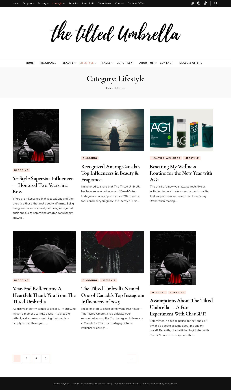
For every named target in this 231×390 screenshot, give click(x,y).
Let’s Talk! (88, 3)
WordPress (171, 383)
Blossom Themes (139, 383)
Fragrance (28, 3)
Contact (119, 3)
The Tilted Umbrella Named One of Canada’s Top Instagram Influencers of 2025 (112, 295)
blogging (21, 170)
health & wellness (165, 158)
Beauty (42, 3)
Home (16, 3)
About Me (103, 3)
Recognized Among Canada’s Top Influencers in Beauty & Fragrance (110, 173)
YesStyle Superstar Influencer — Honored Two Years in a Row (43, 185)
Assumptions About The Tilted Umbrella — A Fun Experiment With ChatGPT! (181, 307)
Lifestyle (57, 3)
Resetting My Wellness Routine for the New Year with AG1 (181, 173)
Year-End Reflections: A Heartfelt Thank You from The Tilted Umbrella (44, 295)
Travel (72, 3)
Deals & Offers (136, 3)
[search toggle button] (215, 3)
